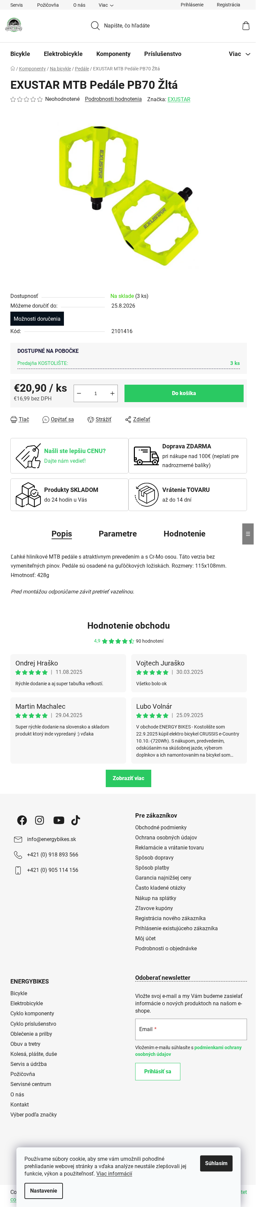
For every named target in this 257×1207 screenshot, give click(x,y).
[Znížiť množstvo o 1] (79, 393)
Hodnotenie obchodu (128, 626)
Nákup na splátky (155, 898)
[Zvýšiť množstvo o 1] (112, 393)
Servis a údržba (28, 1064)
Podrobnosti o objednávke (166, 948)
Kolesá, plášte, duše (33, 1054)
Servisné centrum (30, 1084)
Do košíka (184, 393)
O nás (79, 5)
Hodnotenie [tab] (184, 533)
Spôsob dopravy (154, 857)
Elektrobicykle (26, 1003)
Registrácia (228, 4)
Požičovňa (48, 5)
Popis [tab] (62, 533)
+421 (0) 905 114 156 (52, 870)
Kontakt (19, 1104)
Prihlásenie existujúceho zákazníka (176, 928)
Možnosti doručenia (37, 319)
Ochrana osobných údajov (166, 837)
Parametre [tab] (118, 533)
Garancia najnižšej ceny (163, 878)
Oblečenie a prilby (31, 1034)
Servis (16, 5)
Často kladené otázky (160, 888)
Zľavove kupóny (154, 908)
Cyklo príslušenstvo (33, 1024)
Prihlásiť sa (157, 1071)
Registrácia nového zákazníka (170, 918)
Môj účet (145, 938)
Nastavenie (43, 1191)
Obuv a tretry (25, 1044)
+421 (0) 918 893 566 (52, 854)
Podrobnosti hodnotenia (113, 99)
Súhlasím (216, 1163)
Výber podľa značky (33, 1114)
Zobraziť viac (128, 778)
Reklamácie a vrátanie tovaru (169, 847)
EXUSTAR (179, 99)
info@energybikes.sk (51, 839)
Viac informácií (114, 1173)
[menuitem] (20, 54)
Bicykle (18, 993)
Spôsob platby (152, 868)
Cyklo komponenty (32, 1013)
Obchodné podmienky (161, 827)
